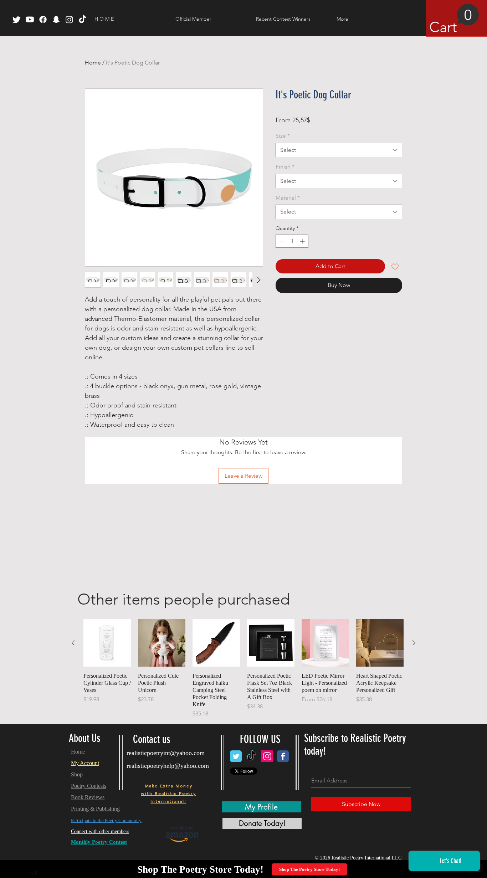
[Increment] (302, 241)
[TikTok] (82, 19)
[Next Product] (414, 642)
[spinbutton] (292, 241)
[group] (243, 668)
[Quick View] (107, 643)
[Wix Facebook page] (283, 756)
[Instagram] (69, 19)
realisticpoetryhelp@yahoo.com (168, 765)
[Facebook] (43, 19)
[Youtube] (30, 19)
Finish (285, 166)
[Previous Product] (73, 642)
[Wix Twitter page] (236, 756)
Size (283, 135)
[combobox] (339, 150)
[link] (454, 20)
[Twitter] (16, 19)
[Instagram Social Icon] (267, 756)
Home (93, 62)
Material (288, 197)
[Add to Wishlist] (395, 266)
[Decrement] (281, 241)
